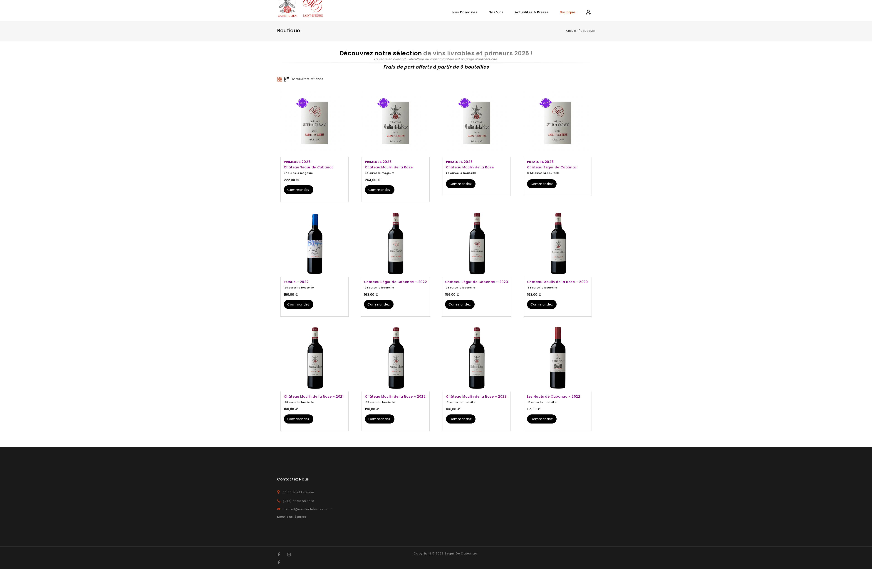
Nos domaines (464, 12)
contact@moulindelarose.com (307, 509)
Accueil (571, 31)
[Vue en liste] (286, 79)
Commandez (298, 189)
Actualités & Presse (532, 12)
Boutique (567, 12)
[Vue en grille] (279, 79)
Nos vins (496, 12)
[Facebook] (281, 555)
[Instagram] (291, 555)
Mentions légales (291, 517)
